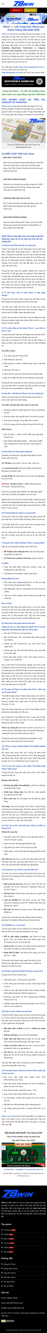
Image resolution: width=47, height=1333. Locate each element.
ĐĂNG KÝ (16, 10)
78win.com (6, 106)
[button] (3, 3)
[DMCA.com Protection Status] (7, 1321)
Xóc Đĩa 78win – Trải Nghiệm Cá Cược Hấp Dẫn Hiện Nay (23, 1170)
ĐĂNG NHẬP (30, 10)
